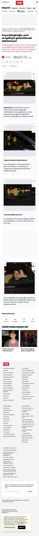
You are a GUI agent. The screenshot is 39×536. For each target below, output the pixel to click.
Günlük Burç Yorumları (28, 383)
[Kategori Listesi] (37, 2)
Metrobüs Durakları (27, 435)
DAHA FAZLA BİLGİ (10, 527)
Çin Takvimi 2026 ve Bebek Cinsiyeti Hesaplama (8, 454)
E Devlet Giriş (25, 381)
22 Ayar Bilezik (7, 427)
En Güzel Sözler (26, 433)
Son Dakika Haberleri (9, 368)
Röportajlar (30, 11)
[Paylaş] (33, 74)
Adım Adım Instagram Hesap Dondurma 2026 (9, 470)
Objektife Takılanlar (13, 28)
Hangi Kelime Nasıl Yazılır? (27, 430)
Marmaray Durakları (27, 438)
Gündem (15, 8)
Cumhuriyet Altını (8, 425)
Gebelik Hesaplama (8, 459)
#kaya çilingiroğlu (8, 313)
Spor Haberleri (7, 379)
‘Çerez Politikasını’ (21, 522)
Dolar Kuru (6, 396)
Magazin (6, 8)
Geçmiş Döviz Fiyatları (9, 467)
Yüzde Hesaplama (8, 465)
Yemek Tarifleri (7, 406)
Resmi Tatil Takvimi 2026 (10, 477)
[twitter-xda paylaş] (6, 61)
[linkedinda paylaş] (10, 61)
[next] (36, 341)
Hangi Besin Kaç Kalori (28, 424)
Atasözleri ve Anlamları (9, 448)
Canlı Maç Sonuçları (9, 434)
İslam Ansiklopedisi (27, 419)
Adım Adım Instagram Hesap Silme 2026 (9, 474)
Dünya (29, 8)
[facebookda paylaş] (3, 61)
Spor (34, 8)
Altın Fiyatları (6, 393)
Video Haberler (26, 406)
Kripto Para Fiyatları (8, 400)
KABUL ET (21, 527)
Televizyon (5, 11)
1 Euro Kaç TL (6, 432)
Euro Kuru (5, 398)
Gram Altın (6, 417)
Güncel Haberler (7, 375)
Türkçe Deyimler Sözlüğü (10, 450)
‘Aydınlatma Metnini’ (9, 524)
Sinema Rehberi (26, 392)
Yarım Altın (6, 421)
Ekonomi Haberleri (8, 372)
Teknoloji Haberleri (8, 388)
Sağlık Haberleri (7, 383)
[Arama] (2, 2)
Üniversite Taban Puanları (26, 411)
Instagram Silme (26, 399)
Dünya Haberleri (7, 381)
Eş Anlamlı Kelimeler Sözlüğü (27, 426)
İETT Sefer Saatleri (8, 457)
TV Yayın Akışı (25, 394)
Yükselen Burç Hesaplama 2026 (8, 462)
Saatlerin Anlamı (8, 410)
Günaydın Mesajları (8, 414)
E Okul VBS (24, 379)
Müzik (36, 11)
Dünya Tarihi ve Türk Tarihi (27, 416)
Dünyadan (12, 11)
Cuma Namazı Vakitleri (28, 372)
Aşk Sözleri (6, 412)
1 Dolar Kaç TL (7, 430)
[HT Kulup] (21, 11)
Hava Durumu (26, 388)
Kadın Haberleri (7, 385)
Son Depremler (26, 385)
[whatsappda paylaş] (14, 61)
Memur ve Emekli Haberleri (7, 390)
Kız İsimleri (24, 442)
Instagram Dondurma (28, 396)
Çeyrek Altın (6, 419)
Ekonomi (22, 8)
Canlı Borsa (25, 368)
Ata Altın (5, 423)
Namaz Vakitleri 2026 (27, 370)
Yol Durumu (25, 390)
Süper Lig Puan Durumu (9, 436)
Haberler (4, 28)
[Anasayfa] (6, 364)
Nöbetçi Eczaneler (27, 375)
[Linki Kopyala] (21, 61)
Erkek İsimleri (25, 440)
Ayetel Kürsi (6, 408)
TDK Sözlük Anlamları (27, 408)
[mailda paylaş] (17, 61)
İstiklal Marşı (25, 377)
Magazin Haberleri (8, 377)
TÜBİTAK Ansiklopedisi (28, 422)
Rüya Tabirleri (25, 414)
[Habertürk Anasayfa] (19, 2)
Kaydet (30, 491)
